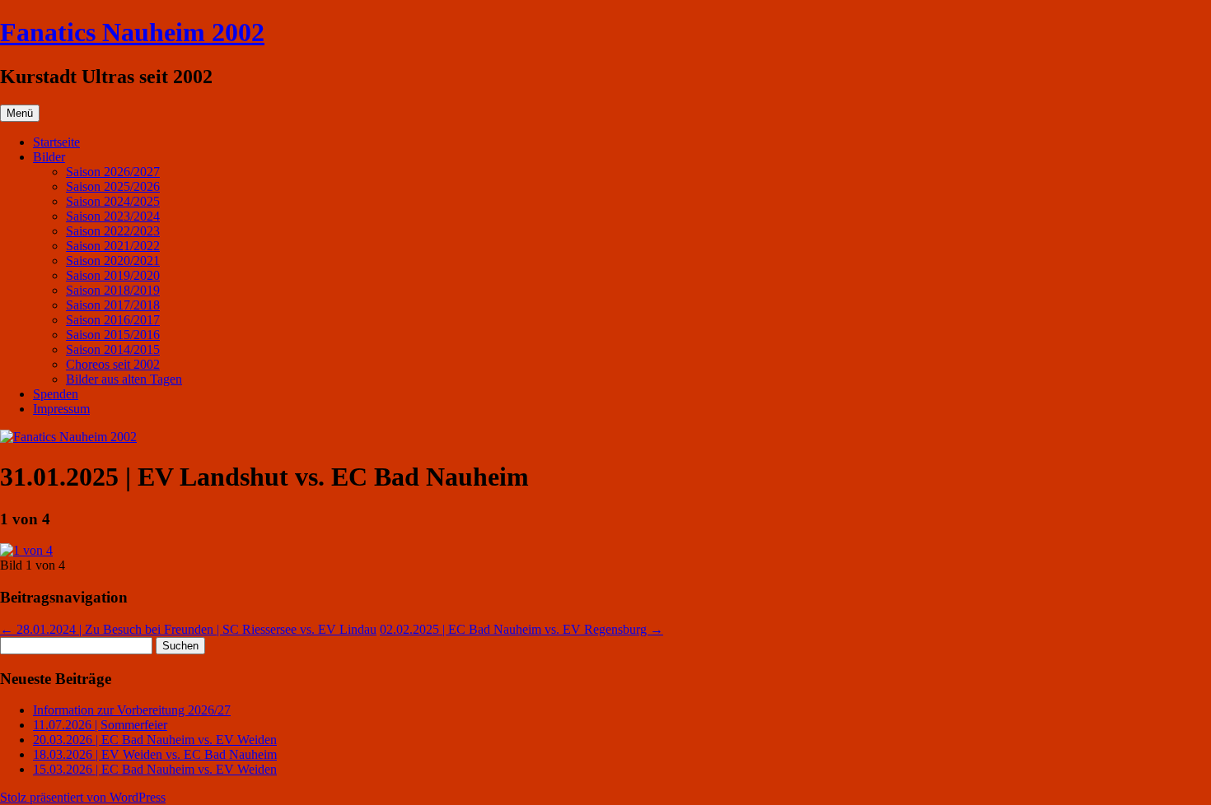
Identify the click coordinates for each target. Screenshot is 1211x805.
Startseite (56, 142)
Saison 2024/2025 (113, 201)
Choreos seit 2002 (113, 364)
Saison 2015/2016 (113, 335)
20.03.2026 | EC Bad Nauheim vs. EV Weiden (155, 740)
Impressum (61, 409)
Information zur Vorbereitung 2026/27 (132, 710)
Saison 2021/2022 (113, 246)
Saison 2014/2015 (113, 349)
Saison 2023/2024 (113, 216)
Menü (20, 113)
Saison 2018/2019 (113, 290)
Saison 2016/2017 (113, 320)
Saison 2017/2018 (113, 305)
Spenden (55, 394)
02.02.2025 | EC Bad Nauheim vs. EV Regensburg (521, 629)
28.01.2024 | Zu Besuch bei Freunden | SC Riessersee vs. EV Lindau (188, 629)
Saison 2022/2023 (113, 231)
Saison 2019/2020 (113, 275)
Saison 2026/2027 (113, 172)
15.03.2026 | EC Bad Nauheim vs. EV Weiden (155, 769)
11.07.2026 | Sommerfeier (100, 725)
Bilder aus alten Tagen (124, 379)
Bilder (49, 157)
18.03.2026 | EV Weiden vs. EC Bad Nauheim (155, 754)
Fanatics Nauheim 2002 (132, 32)
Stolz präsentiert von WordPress (83, 797)
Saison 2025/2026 (113, 186)
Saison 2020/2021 (113, 261)
